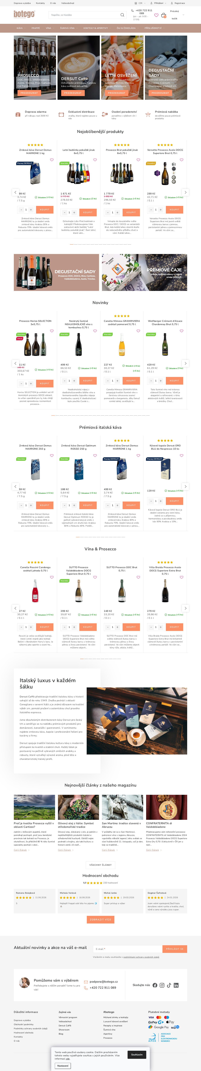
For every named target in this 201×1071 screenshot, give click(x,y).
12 (121, 244)
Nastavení (62, 1065)
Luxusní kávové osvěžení (115, 1021)
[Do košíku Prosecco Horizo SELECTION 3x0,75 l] (45, 383)
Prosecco (107, 1038)
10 (113, 244)
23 (148, 415)
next (185, 192)
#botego (108, 1012)
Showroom (64, 1029)
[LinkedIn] (176, 985)
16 (119, 415)
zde (68, 1058)
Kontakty (40, 3)
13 (125, 244)
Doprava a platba (22, 3)
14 (129, 244)
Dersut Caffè (65, 1025)
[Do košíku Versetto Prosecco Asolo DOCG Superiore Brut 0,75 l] (174, 210)
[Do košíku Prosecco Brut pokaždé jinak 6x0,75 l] (131, 212)
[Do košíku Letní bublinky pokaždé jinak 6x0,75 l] (88, 212)
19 (131, 415)
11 (117, 244)
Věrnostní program (68, 1017)
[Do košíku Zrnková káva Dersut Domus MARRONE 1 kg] (45, 210)
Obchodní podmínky (24, 1024)
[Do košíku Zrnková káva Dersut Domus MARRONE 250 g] (45, 505)
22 (144, 415)
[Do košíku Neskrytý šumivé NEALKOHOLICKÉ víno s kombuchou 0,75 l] (88, 381)
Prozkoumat (29, 93)
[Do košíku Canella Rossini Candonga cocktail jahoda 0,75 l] (45, 627)
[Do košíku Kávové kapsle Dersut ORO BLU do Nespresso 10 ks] (174, 501)
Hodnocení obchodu (101, 875)
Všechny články (100, 865)
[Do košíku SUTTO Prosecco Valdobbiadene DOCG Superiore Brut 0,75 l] (88, 627)
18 (127, 415)
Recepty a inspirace (112, 1025)
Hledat (122, 15)
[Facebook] (155, 985)
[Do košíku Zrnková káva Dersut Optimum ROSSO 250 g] (88, 505)
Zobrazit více (100, 919)
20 (135, 415)
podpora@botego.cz (104, 982)
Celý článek (20, 850)
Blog (61, 1033)
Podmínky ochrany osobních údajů (31, 1028)
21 (139, 415)
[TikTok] (169, 985)
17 (123, 415)
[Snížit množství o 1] (21, 210)
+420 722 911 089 (143, 12)
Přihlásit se (174, 949)
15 (115, 415)
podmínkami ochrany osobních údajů (141, 957)
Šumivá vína (109, 1029)
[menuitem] (21, 28)
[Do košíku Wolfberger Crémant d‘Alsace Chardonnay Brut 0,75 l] (174, 381)
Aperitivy (107, 1033)
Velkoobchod (67, 3)
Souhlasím (137, 1054)
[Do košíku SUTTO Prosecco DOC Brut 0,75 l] (131, 627)
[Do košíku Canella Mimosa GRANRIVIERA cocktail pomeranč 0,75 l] (131, 381)
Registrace (180, 3)
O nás (53, 3)
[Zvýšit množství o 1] (31, 210)
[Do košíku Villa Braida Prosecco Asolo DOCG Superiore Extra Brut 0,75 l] (174, 627)
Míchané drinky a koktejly (115, 1017)
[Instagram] (162, 985)
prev (15, 192)
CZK (140, 3)
